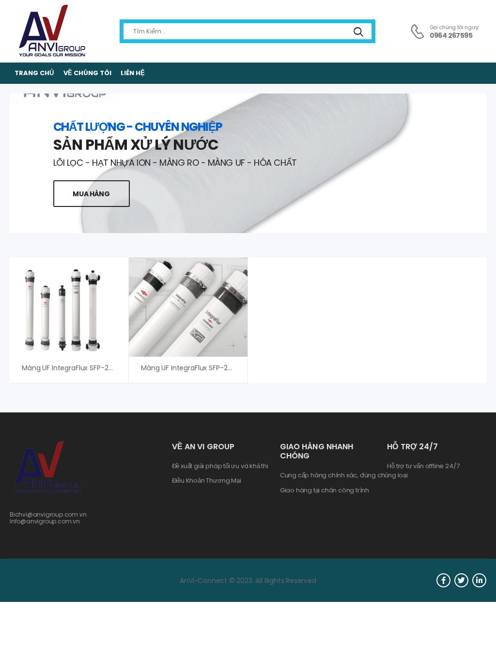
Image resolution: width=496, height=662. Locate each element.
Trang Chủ (34, 73)
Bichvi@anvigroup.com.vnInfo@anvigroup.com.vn (48, 517)
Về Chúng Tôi (87, 73)
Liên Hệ (133, 73)
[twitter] (461, 580)
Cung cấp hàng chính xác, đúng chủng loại (344, 475)
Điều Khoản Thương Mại (206, 481)
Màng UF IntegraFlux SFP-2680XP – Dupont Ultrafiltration (233, 368)
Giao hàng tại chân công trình (324, 490)
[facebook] (443, 580)
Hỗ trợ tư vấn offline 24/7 (423, 466)
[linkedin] (479, 580)
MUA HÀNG (91, 194)
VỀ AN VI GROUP (203, 446)
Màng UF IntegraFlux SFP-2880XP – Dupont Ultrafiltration (114, 368)
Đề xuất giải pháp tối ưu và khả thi (220, 466)
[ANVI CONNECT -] (51, 31)
